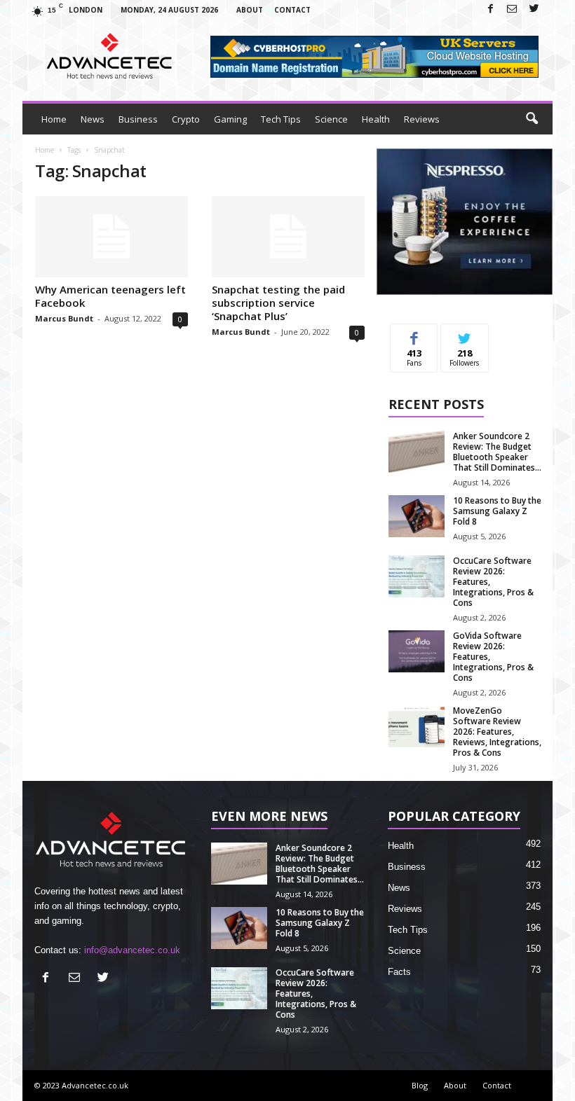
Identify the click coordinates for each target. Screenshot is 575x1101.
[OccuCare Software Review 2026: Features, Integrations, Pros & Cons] (416, 576)
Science (331, 119)
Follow (464, 334)
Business (138, 119)
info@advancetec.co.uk (132, 950)
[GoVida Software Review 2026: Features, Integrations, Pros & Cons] (416, 651)
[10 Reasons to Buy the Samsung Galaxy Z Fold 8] (416, 516)
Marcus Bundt (64, 318)
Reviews (422, 119)
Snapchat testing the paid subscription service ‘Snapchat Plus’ (278, 302)
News (92, 119)
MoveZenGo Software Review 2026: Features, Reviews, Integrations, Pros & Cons (497, 732)
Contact (292, 10)
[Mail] (511, 9)
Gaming (230, 119)
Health (376, 119)
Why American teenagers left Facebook (110, 296)
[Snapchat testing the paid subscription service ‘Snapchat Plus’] (288, 236)
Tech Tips (281, 119)
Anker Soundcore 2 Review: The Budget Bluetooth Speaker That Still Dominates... (497, 451)
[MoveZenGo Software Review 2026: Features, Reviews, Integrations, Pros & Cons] (416, 726)
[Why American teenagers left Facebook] (111, 236)
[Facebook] (490, 9)
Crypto (186, 119)
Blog (420, 1085)
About (249, 10)
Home (54, 119)
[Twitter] (533, 9)
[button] (531, 119)
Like (414, 334)
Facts (399, 972)
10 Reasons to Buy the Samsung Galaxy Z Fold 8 (497, 510)
